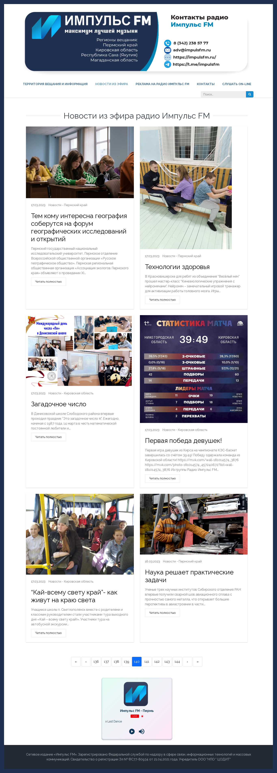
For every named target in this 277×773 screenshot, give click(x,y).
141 (146, 662)
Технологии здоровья (177, 266)
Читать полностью (48, 281)
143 (167, 662)
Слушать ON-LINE (236, 84)
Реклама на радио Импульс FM (162, 84)
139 (126, 662)
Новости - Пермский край (67, 205)
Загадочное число (58, 404)
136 (96, 662)
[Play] (132, 731)
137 (106, 662)
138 (116, 662)
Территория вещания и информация (55, 84)
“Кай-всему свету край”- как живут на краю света (74, 596)
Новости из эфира (111, 84)
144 (177, 662)
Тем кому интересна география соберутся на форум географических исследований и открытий (79, 227)
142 (157, 662)
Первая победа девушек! (183, 440)
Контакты (206, 84)
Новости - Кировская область (70, 393)
